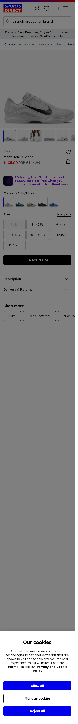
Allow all (37, 686)
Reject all (37, 711)
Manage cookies (37, 698)
